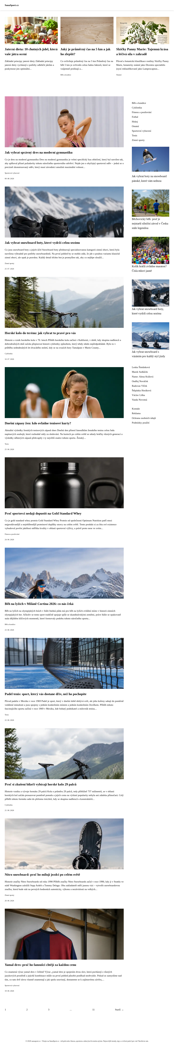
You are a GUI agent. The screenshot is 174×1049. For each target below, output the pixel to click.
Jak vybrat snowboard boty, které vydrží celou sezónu (42, 242)
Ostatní (119, 75)
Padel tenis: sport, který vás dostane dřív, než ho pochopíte (45, 694)
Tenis (7, 444)
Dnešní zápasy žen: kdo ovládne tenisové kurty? (38, 423)
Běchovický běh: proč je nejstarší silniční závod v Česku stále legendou (150, 223)
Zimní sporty (9, 263)
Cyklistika (9, 354)
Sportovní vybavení (12, 173)
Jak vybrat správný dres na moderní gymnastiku (38, 152)
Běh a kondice (65, 75)
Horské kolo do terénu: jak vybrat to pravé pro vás (40, 333)
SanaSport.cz (12, 5)
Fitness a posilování (12, 534)
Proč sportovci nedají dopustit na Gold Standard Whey (43, 513)
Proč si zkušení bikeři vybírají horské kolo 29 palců (40, 784)
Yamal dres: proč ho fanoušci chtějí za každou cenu (40, 965)
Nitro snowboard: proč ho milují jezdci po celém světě (42, 874)
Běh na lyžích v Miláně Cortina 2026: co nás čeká (39, 604)
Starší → (119, 1009)
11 (93, 1009)
